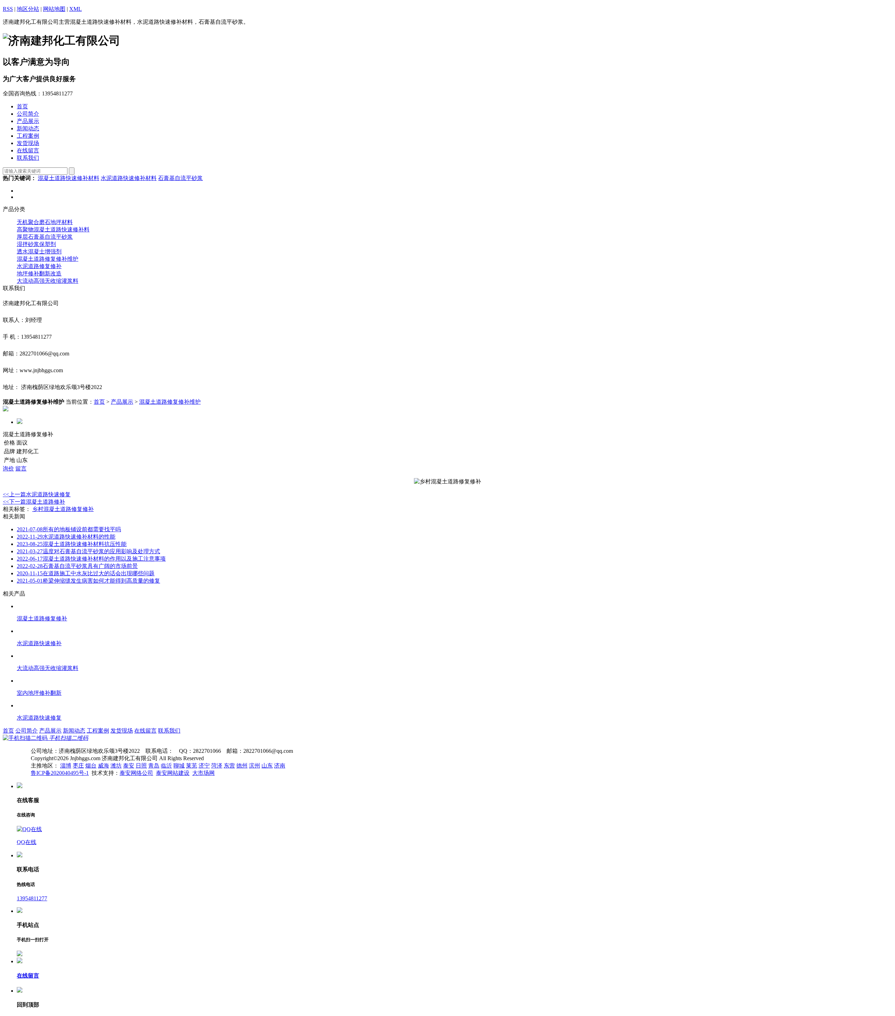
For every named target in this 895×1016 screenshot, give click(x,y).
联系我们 (169, 731)
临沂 (166, 766)
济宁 (204, 766)
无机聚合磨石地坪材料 (45, 222)
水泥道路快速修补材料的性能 (66, 537)
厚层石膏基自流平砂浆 (45, 237)
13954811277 (32, 898)
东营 (229, 766)
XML (75, 9)
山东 (267, 766)
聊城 (179, 766)
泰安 (128, 766)
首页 (99, 402)
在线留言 (145, 731)
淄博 (65, 766)
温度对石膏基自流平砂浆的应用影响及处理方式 (88, 551)
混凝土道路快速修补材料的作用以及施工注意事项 (91, 559)
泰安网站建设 (172, 773)
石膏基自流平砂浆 (180, 178)
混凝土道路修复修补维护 (47, 259)
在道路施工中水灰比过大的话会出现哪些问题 (86, 573)
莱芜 (191, 766)
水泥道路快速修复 (37, 494)
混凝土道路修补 (34, 502)
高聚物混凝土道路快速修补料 (53, 229)
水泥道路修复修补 (39, 266)
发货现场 (121, 731)
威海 (103, 766)
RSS (8, 9)
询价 (8, 468)
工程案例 (98, 731)
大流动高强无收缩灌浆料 (47, 281)
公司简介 (26, 731)
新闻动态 (74, 731)
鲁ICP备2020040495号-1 (60, 773)
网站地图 (54, 9)
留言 (21, 468)
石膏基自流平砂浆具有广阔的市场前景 (77, 566)
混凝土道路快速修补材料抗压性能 (72, 544)
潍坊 (116, 766)
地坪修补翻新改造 (39, 273)
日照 (141, 766)
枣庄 (78, 766)
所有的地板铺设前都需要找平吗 (69, 529)
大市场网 (203, 773)
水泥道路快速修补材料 (129, 178)
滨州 (254, 766)
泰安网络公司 (136, 773)
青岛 (153, 766)
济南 (279, 766)
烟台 (90, 766)
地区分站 (28, 9)
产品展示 (122, 402)
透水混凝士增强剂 (39, 251)
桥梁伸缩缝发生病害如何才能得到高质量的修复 (88, 581)
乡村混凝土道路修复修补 (63, 509)
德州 (242, 766)
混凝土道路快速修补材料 (68, 178)
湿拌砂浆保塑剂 (36, 244)
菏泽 (216, 766)
